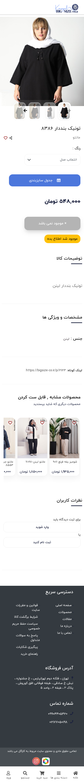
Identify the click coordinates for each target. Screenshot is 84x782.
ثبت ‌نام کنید (42, 542)
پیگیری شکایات (27, 647)
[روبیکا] (46, 761)
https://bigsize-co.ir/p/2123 (46, 370)
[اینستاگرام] (36, 761)
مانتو (76, 137)
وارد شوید (42, 527)
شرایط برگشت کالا (26, 617)
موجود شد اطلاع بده (62, 238)
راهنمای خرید (29, 654)
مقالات (67, 619)
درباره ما (66, 626)
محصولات (65, 612)
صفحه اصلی (64, 605)
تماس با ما (64, 633)
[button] (24, 113)
